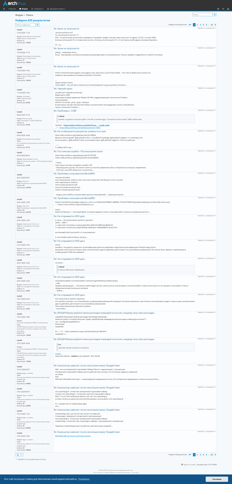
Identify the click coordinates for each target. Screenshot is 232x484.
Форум (25, 9)
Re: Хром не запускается (66, 28)
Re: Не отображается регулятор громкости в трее (80, 131)
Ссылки (4, 9)
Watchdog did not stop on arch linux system (72, 436)
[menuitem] (218, 9)
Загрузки (38, 9)
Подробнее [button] (84, 479)
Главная (12, 9)
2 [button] (197, 24)
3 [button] (200, 24)
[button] (190, 24)
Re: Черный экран (63, 88)
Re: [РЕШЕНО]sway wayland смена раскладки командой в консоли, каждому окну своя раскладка (104, 313)
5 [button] (206, 24)
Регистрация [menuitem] (228, 9)
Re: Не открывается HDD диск (69, 216)
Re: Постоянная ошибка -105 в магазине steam (78, 151)
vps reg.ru (136, 473)
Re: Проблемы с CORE (65, 110)
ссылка (58, 353)
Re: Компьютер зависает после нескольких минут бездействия (87, 365)
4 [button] (203, 24)
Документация (57, 9)
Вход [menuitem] (224, 9)
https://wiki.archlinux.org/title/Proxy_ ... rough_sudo (86, 125)
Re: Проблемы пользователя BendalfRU (74, 173)
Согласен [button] (217, 479)
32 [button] (212, 24)
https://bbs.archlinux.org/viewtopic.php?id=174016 (80, 127)
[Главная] (116, 3)
